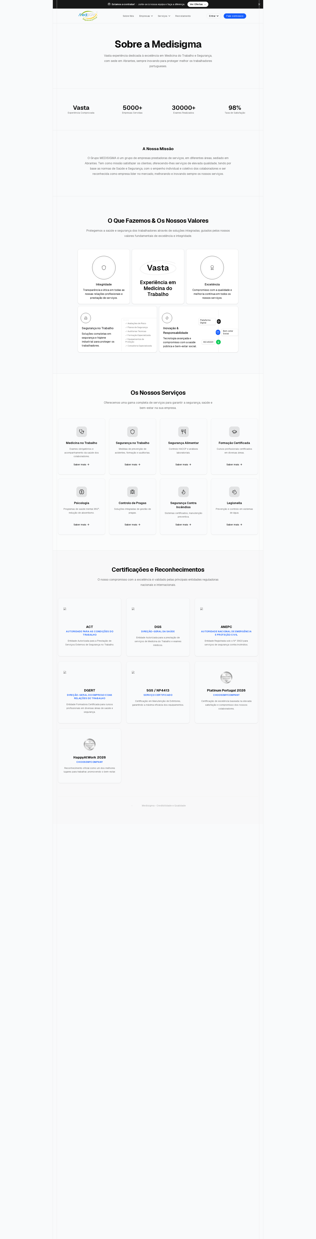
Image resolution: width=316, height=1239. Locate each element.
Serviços (162, 15)
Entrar (212, 15)
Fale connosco (234, 15)
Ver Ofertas (198, 4)
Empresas (144, 15)
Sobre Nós (128, 15)
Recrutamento (183, 15)
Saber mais (80, 464)
